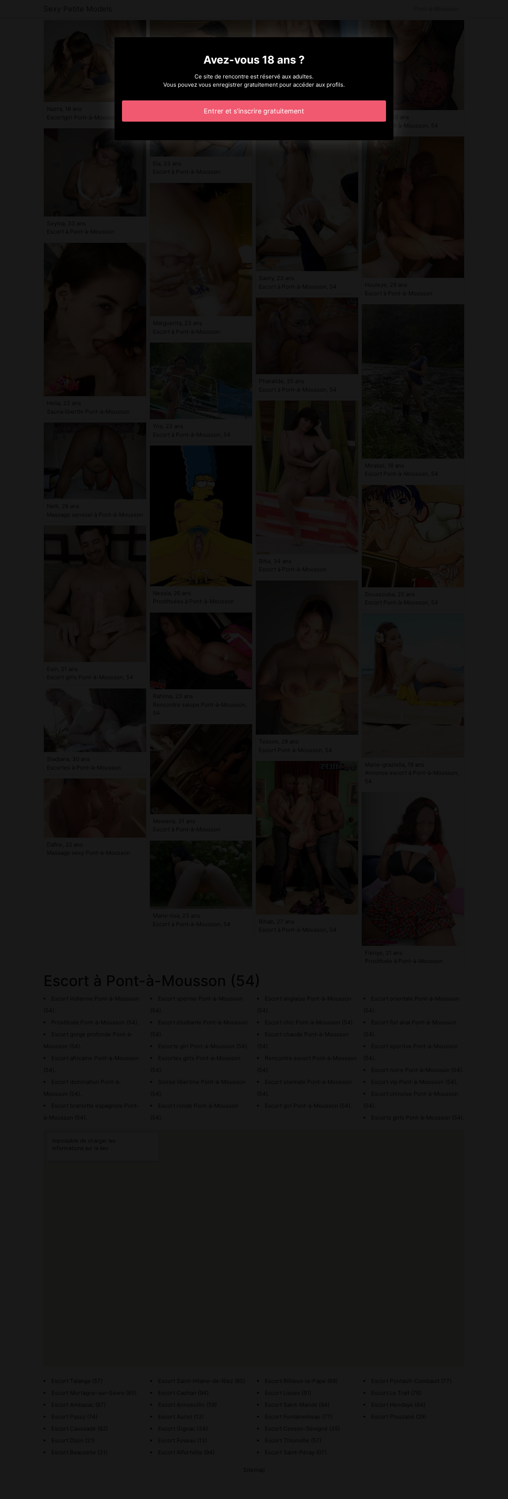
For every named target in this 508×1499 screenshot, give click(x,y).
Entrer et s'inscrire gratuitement (254, 111)
